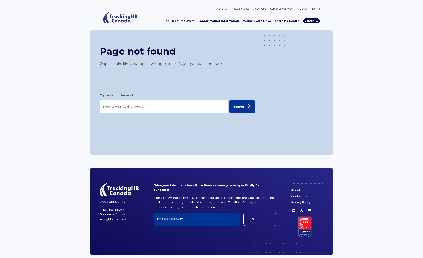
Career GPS (259, 8)
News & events (240, 8)
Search (309, 20)
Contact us (299, 196)
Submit (257, 219)
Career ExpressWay (281, 8)
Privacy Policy (300, 202)
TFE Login (302, 8)
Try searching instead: (116, 95)
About (295, 190)
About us (222, 8)
